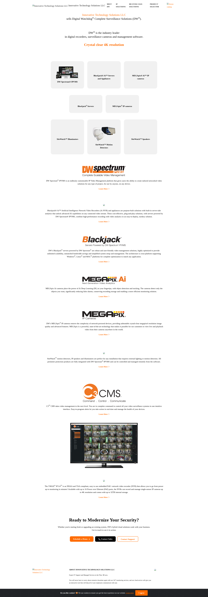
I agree (141, 593)
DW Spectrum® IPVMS (67, 82)
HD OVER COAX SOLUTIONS (135, 5)
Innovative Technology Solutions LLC (104, 14)
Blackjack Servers (86, 106)
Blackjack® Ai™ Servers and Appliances (104, 77)
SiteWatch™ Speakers (140, 139)
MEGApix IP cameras (122, 106)
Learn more (130, 593)
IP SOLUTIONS (121, 5)
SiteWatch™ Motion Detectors (104, 146)
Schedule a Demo (80, 539)
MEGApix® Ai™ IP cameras (140, 77)
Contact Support (128, 539)
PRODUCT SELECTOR (154, 5)
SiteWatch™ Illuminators (67, 139)
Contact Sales (106, 539)
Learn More (103, 189)
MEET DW (109, 5)
